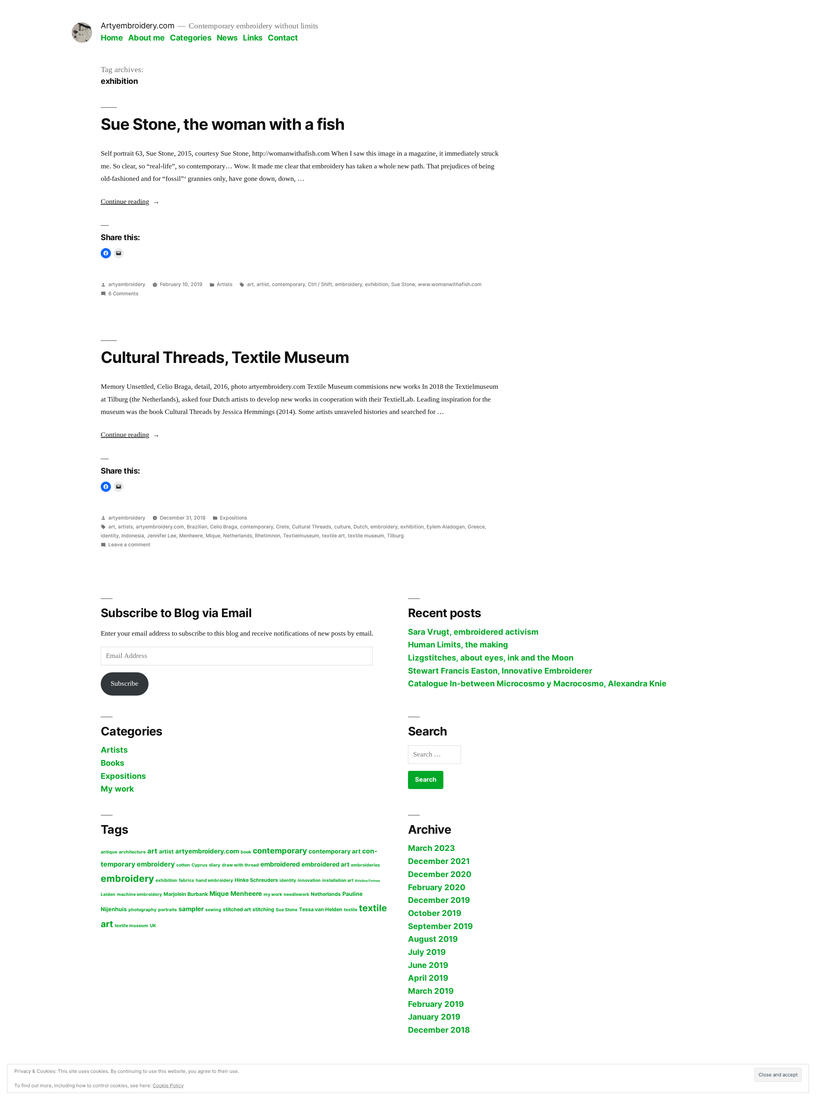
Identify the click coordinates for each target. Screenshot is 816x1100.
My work (117, 789)
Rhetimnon (267, 536)
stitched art (237, 909)
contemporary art (335, 851)
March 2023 (431, 848)
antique (109, 851)
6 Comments (123, 294)
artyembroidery (126, 284)
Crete (282, 527)
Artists (224, 284)
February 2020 (436, 887)
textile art (333, 536)
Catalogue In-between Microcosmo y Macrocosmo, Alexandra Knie (537, 683)
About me (146, 37)
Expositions (233, 518)
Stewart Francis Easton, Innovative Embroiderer (500, 671)
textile (350, 909)
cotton (183, 864)
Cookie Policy (168, 1085)
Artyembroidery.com (137, 25)
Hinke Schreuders (256, 880)
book (246, 851)
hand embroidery (214, 880)
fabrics (186, 880)
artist (263, 284)
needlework (296, 894)
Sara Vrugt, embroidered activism (473, 632)
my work (273, 894)
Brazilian (197, 527)
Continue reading (130, 201)
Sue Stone (403, 284)
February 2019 (436, 1004)
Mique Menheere (235, 893)
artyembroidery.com (160, 527)
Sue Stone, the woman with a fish (223, 124)
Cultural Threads (311, 527)
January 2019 (434, 1017)
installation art (337, 880)
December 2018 (439, 1030)
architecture (132, 851)
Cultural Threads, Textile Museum (225, 357)
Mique (213, 536)
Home (112, 37)
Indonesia (132, 536)
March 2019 (431, 991)
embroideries (365, 864)
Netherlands (237, 536)
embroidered (280, 864)
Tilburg (395, 536)
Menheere (191, 536)
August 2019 (433, 939)
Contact (283, 37)
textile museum (366, 536)
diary (214, 864)
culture (342, 527)
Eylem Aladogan (445, 527)
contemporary (288, 284)
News (227, 37)
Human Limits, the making (458, 644)
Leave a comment (129, 545)
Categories (190, 37)
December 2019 (439, 900)
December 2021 (439, 861)
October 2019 (434, 913)
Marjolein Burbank (186, 894)
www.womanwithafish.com (450, 284)
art (250, 284)
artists (125, 527)
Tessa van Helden (320, 909)
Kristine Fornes (367, 881)
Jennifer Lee (161, 536)
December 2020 (439, 874)
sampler (191, 909)
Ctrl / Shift (320, 284)
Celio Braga (223, 527)
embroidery (348, 284)
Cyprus (200, 864)
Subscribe (124, 683)
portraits (167, 909)
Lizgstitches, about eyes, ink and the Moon (490, 657)
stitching (263, 909)
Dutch (360, 527)
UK (153, 925)
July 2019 (427, 952)
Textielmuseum (301, 536)
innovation (309, 880)
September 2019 (440, 926)
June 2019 (428, 965)
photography (142, 909)
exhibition (376, 284)
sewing (213, 909)
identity (110, 536)
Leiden (108, 894)
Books (112, 763)
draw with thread (240, 864)
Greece (476, 527)
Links (253, 37)
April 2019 (428, 978)
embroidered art (325, 864)
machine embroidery (139, 894)
